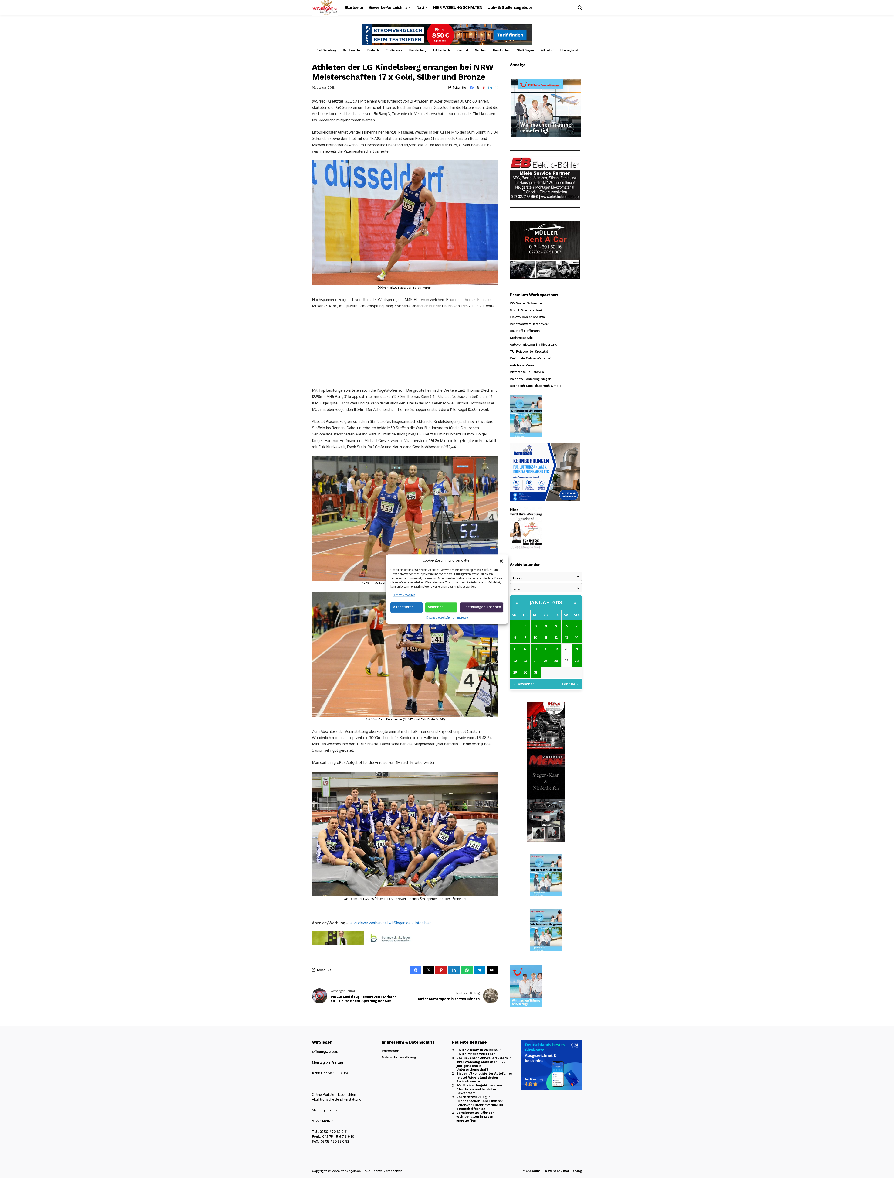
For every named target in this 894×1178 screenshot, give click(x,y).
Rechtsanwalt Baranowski (529, 324)
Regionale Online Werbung (530, 358)
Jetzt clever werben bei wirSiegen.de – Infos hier (390, 923)
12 (556, 637)
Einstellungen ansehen (481, 607)
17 (535, 649)
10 (535, 637)
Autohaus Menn (522, 365)
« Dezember (524, 684)
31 (535, 672)
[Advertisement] (405, 347)
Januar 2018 (546, 602)
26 (556, 660)
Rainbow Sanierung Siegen (530, 379)
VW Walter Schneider (526, 303)
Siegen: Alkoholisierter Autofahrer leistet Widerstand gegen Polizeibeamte (484, 1077)
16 (525, 649)
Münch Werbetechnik (526, 310)
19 (556, 649)
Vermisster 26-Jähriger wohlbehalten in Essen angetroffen (475, 1116)
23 (525, 660)
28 (577, 660)
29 (515, 672)
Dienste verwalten (404, 595)
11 (546, 637)
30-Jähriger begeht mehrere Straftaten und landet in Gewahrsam (479, 1089)
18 (546, 649)
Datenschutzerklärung (440, 617)
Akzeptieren (403, 607)
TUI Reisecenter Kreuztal (529, 351)
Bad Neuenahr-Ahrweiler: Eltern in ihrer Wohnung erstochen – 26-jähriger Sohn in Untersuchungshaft (483, 1063)
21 (576, 649)
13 (566, 637)
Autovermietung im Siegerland (533, 344)
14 (577, 637)
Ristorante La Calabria (527, 372)
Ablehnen (436, 607)
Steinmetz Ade (521, 337)
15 (515, 649)
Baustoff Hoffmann (525, 330)
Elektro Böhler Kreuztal (527, 317)
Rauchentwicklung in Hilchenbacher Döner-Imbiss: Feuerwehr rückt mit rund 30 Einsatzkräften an (479, 1102)
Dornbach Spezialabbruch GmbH (535, 385)
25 (546, 660)
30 (525, 672)
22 (515, 660)
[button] (501, 560)
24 (536, 660)
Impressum (463, 617)
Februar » (570, 684)
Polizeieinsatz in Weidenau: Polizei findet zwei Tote (478, 1052)
